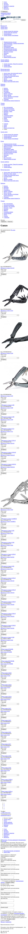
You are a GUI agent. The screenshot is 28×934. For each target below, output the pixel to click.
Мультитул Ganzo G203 (7, 533)
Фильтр (3, 231)
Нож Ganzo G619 (5, 770)
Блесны (6, 88)
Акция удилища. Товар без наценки (13, 64)
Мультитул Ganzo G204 (7, 545)
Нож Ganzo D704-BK (6, 652)
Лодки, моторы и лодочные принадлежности (11, 97)
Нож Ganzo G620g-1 (6, 794)
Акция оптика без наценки (11, 31)
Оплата (6, 3)
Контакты (6, 8)
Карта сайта (7, 852)
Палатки (6, 112)
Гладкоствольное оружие (10, 50)
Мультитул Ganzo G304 (7, 640)
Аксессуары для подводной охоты (13, 73)
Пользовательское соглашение (12, 850)
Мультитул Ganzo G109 (7, 419)
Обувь (5, 118)
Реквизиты (6, 834)
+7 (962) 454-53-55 (5, 14)
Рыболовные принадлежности (12, 100)
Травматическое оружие (10, 42)
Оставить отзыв (11, 919)
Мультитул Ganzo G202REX (8, 521)
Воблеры (6, 89)
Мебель (6, 114)
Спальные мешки (8, 115)
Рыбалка (6, 825)
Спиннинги (7, 92)
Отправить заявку (10, 882)
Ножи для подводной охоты (11, 81)
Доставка (6, 4)
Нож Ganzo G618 (5, 758)
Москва (3, 922)
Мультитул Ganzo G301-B (7, 580)
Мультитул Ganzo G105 (7, 396)
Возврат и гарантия (9, 6)
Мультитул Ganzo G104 (7, 353)
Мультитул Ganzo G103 (7, 310)
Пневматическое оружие (10, 49)
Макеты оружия (8, 44)
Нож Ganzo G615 (5, 723)
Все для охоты (7, 55)
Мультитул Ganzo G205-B (7, 557)
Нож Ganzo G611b (5, 675)
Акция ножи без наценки (10, 32)
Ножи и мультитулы (9, 128)
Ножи (5, 54)
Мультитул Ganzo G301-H (7, 592)
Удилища (6, 99)
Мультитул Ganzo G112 (7, 431)
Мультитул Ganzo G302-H (7, 616)
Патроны (6, 53)
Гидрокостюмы (8, 77)
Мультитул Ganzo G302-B (7, 604)
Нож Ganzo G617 (5, 746)
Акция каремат (8, 66)
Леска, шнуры (7, 95)
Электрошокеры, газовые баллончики (14, 43)
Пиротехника (7, 46)
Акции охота (7, 819)
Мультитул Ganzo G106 (7, 407)
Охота (5, 125)
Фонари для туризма (9, 110)
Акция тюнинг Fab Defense (11, 35)
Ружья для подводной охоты (11, 76)
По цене (13, 230)
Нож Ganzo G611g (5, 687)
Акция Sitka (7, 65)
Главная (6, 123)
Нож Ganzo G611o (5, 699)
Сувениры (6, 121)
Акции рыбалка (8, 822)
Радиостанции (7, 117)
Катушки (6, 91)
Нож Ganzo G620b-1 (6, 782)
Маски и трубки (8, 80)
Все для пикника (8, 107)
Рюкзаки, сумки (8, 111)
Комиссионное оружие (10, 57)
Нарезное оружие (8, 51)
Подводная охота (8, 823)
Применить (3, 221)
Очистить (10, 221)
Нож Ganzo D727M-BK (7, 663)
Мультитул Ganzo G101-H (7, 268)
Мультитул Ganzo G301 (7, 569)
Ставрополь (8, 922)
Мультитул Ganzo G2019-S (8, 467)
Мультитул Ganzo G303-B (7, 628)
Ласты (5, 78)
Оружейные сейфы (9, 47)
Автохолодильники (9, 108)
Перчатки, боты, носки (10, 74)
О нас (5, 2)
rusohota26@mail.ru (6, 13)
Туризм (6, 826)
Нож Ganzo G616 (5, 735)
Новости (6, 7)
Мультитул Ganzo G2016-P (8, 455)
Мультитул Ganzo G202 (7, 509)
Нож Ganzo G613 (5, 711)
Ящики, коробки (8, 93)
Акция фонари (8, 34)
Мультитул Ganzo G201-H (7, 443)
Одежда (6, 119)
